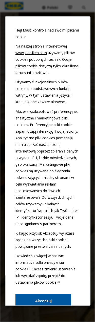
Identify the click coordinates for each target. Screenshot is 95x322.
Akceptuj (43, 300)
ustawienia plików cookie (35, 282)
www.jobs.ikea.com (31, 52)
